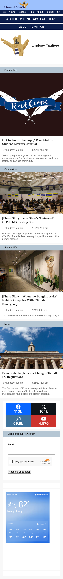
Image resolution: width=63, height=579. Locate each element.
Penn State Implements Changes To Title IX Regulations (30, 374)
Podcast (22, 12)
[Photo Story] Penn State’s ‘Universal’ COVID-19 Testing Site (28, 220)
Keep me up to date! (19, 472)
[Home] (16, 7)
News (12, 12)
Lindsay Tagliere (45, 45)
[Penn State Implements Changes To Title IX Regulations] (31, 348)
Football (50, 12)
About (40, 12)
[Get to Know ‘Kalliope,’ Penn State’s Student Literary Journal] (31, 104)
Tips (31, 12)
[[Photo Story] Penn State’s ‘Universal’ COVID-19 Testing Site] (31, 193)
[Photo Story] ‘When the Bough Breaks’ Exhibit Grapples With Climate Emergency (29, 300)
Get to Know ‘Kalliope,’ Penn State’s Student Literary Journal (27, 141)
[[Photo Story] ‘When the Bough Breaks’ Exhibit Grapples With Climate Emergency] (31, 271)
